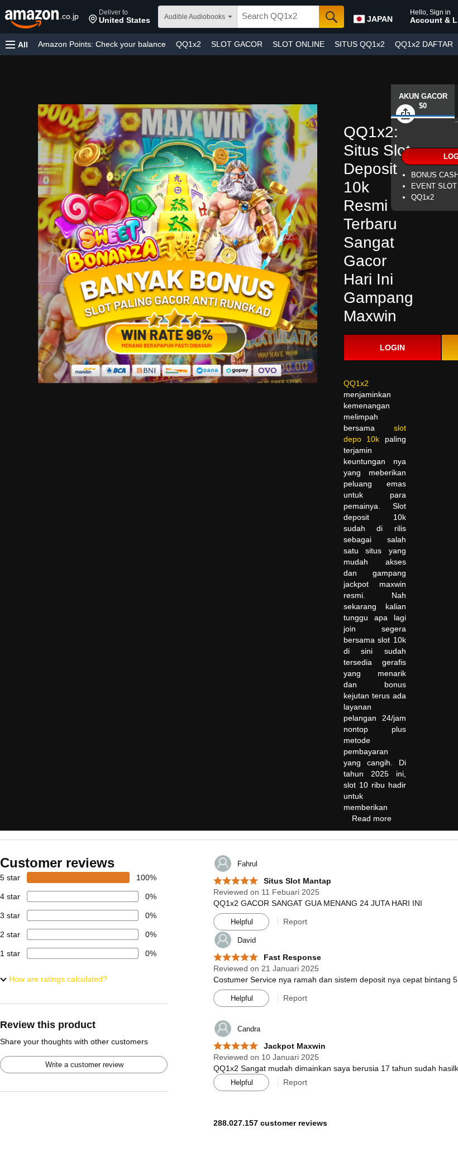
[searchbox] (278, 16)
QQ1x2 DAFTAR (424, 44)
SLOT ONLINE (299, 44)
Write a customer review (84, 1064)
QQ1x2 (188, 44)
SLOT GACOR (237, 44)
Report (295, 921)
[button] (119, 17)
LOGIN (392, 347)
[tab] (423, 101)
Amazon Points (102, 44)
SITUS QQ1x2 (360, 44)
